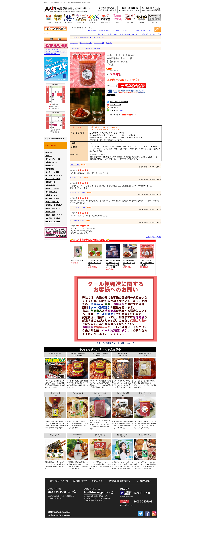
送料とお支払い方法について (107, 34)
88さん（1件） (75, 165)
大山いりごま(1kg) (77, 261)
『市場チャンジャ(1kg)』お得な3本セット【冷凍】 (147, 263)
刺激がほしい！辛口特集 (93, 48)
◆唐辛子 (48, 156)
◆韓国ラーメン (51, 195)
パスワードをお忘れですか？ (142, 31)
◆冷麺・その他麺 (52, 172)
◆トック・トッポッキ (53, 175)
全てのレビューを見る (153, 237)
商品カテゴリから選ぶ (86, 37)
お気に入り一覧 (104, 31)
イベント (82, 48)
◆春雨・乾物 (50, 212)
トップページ (74, 37)
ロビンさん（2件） (76, 177)
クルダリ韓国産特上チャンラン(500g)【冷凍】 (130, 263)
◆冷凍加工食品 (51, 192)
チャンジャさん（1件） (78, 207)
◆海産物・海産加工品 (53, 205)
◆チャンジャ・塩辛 (52, 159)
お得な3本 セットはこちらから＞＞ (103, 127)
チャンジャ (109, 43)
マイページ (116, 31)
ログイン (126, 31)
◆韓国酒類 (49, 169)
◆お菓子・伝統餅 (52, 198)
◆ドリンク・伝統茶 (52, 179)
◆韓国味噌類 (50, 185)
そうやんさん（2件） (77, 220)
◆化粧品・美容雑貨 (52, 221)
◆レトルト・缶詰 (52, 189)
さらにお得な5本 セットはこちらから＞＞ (106, 129)
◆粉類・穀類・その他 (53, 215)
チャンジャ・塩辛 (99, 37)
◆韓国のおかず (51, 162)
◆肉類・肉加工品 (52, 202)
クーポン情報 (92, 31)
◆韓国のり (49, 166)
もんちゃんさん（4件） (78, 192)
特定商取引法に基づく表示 (151, 34)
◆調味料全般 (50, 182)
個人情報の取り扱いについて (130, 34)
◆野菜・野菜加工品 (52, 208)
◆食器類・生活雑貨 (52, 218)
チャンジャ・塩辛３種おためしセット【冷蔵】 (95, 263)
